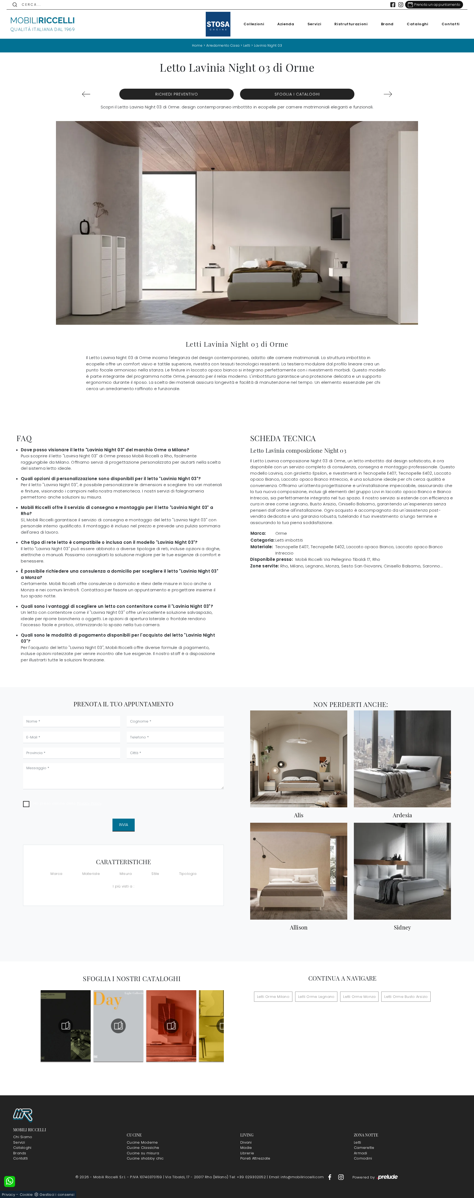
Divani (246, 1142)
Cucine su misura (143, 1153)
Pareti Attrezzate (255, 1158)
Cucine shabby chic (145, 1158)
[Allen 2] (388, 94)
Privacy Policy (89, 803)
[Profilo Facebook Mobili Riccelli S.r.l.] (392, 4)
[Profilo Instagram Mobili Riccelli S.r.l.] (400, 4)
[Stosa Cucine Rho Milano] (218, 24)
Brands (19, 1153)
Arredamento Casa (223, 45)
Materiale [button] (91, 873)
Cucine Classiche (143, 1147)
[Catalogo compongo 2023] (171, 1026)
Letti (246, 45)
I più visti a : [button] (123, 886)
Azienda (285, 24)
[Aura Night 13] (86, 94)
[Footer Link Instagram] (341, 1177)
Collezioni (254, 24)
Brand (387, 24)
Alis (299, 815)
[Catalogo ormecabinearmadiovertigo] (66, 1026)
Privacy (8, 1194)
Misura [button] (126, 873)
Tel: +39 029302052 (248, 1177)
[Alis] (298, 758)
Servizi (314, 24)
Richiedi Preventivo (176, 94)
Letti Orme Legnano (316, 996)
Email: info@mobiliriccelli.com (297, 1177)
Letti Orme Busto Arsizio (406, 996)
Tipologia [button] (187, 873)
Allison (299, 927)
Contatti (451, 24)
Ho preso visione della (67, 803)
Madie (246, 1147)
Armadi (360, 1153)
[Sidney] (402, 871)
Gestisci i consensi (57, 1194)
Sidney (402, 927)
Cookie (26, 1194)
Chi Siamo (22, 1137)
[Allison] (298, 871)
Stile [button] (155, 873)
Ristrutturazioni (351, 24)
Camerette (364, 1147)
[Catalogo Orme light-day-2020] (118, 1026)
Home (197, 45)
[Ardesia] (402, 758)
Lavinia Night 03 (268, 45)
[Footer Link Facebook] (330, 1177)
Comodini (363, 1158)
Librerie (247, 1153)
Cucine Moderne (142, 1142)
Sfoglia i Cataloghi (297, 94)
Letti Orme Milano (273, 996)
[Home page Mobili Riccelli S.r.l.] (43, 24)
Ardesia (402, 815)
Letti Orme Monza (359, 996)
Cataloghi (417, 24)
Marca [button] (56, 873)
